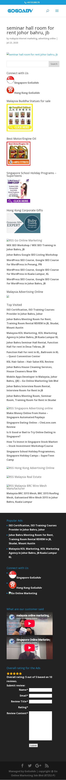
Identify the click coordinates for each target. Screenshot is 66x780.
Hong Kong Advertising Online (34, 468)
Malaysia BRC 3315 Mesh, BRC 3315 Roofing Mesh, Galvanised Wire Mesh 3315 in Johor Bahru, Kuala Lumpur (33, 497)
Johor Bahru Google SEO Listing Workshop (32, 254)
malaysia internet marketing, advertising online (33, 38)
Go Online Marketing (28, 240)
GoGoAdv (30, 771)
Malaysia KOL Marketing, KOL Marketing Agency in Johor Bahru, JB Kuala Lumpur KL (34, 553)
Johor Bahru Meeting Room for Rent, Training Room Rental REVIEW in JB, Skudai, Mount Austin (33, 323)
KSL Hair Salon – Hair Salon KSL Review (30, 361)
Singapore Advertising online (34, 408)
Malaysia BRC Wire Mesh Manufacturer (27, 487)
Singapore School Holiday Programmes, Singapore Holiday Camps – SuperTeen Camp (31, 455)
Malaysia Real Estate (28, 477)
